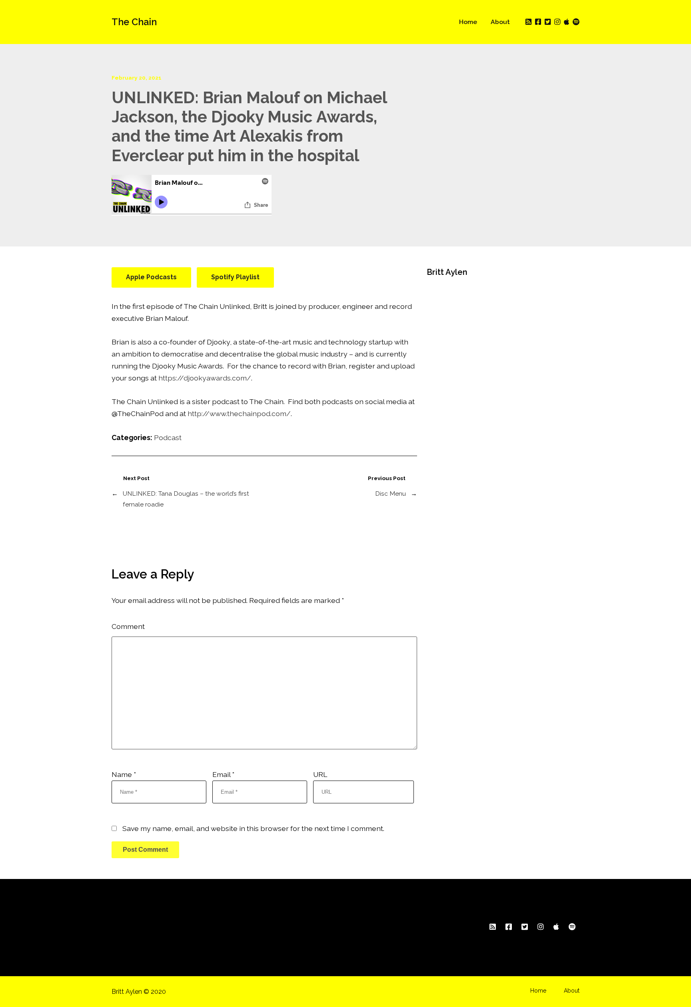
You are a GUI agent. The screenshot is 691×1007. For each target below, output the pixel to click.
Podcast (168, 437)
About (500, 22)
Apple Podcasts (151, 277)
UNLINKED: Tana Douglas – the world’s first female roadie (186, 499)
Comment (128, 626)
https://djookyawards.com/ (204, 378)
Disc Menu (390, 493)
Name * (124, 774)
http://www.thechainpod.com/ (239, 413)
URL (320, 774)
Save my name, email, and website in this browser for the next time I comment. (253, 828)
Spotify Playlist (235, 277)
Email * (223, 774)
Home (468, 22)
